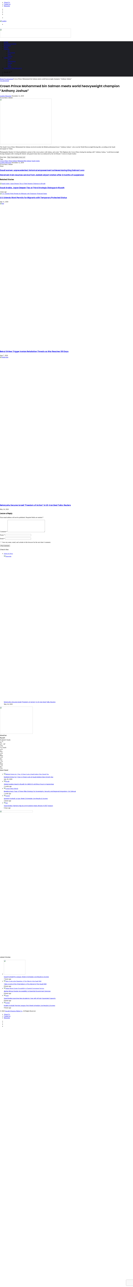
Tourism (10, 56)
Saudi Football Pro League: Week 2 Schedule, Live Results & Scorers (26, 977)
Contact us (7, 4)
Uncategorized (8, 79)
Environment (11, 52)
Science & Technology (13, 68)
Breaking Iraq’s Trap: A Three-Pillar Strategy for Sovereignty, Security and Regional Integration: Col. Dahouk (40, 791)
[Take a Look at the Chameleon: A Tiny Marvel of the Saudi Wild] (22, 981)
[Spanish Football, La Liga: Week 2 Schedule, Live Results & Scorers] (7, 796)
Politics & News (10, 44)
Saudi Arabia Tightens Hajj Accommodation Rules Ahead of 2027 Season (28, 806)
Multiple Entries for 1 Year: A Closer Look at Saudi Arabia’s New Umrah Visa (28, 777)
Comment (3, 531)
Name (2, 535)
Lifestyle (7, 58)
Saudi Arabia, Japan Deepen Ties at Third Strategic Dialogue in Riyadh (32, 187)
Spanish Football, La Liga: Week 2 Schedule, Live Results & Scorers (26, 799)
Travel (6, 49)
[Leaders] (3, 21)
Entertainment (12, 61)
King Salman (13, 161)
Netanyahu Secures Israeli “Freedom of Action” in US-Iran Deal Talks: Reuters (35, 505)
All (9, 51)
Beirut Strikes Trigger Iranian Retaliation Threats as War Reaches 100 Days (34, 351)
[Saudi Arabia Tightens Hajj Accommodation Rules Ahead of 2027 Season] (6, 803)
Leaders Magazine (5, 96)
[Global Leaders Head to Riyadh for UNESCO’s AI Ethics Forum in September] (6, 781)
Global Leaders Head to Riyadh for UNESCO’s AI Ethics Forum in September (29, 784)
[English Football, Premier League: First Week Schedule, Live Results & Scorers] (7, 1003)
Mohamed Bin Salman (24, 161)
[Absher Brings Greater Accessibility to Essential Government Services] (24, 988)
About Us (7, 2)
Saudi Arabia (36, 161)
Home (6, 42)
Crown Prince (4, 161)
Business (7, 45)
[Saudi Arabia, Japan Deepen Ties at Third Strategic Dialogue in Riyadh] (22, 183)
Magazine (7, 6)
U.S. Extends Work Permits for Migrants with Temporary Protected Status (33, 197)
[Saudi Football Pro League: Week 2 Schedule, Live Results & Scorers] (14, 974)
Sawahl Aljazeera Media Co (13, 1011)
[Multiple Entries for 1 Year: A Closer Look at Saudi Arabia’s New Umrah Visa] (26, 774)
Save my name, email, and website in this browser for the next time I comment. (26, 542)
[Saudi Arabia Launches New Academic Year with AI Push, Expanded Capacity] (6, 995)
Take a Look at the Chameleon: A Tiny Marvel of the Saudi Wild (25, 984)
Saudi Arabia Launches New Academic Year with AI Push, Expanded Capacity (30, 998)
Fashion (10, 63)
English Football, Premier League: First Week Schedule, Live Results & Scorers (29, 1006)
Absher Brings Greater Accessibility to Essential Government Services (27, 991)
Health (9, 66)
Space (9, 54)
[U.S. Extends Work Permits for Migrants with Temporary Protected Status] (23, 193)
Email (2, 538)
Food (9, 65)
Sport (6, 47)
